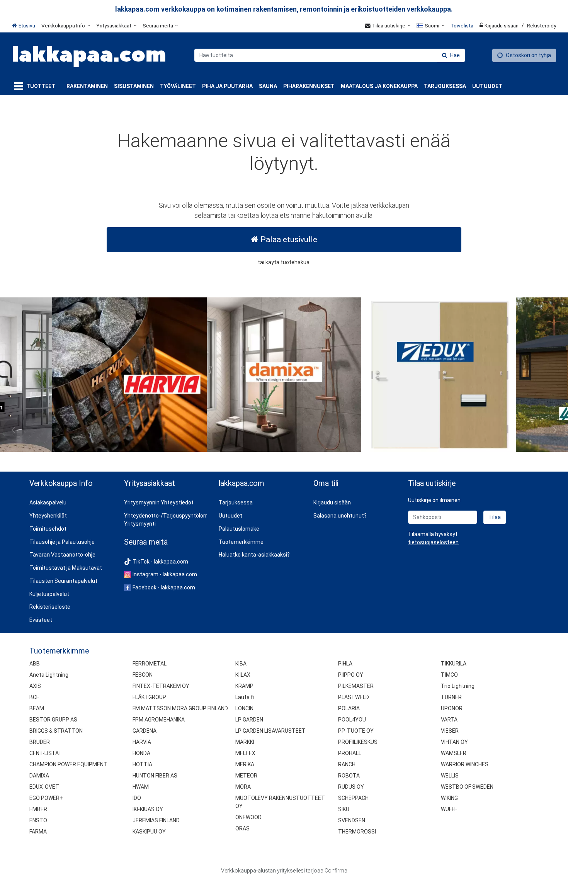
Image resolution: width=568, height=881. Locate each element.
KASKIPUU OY (149, 831)
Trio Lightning (457, 686)
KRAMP (244, 686)
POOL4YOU (352, 719)
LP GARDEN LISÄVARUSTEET (270, 731)
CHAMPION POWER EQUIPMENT (68, 764)
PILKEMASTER (356, 686)
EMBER (38, 809)
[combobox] (329, 55)
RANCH (346, 764)
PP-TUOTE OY (356, 731)
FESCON (143, 675)
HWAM (141, 787)
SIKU (343, 809)
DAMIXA (39, 775)
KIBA (241, 663)
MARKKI (244, 742)
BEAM (36, 708)
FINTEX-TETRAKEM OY (161, 686)
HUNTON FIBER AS (155, 775)
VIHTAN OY (454, 742)
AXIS (35, 686)
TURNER (451, 697)
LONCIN (244, 708)
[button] (433, 542)
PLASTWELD (353, 697)
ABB (34, 663)
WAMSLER (453, 753)
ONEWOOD (248, 817)
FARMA (38, 831)
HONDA (141, 753)
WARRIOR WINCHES (464, 764)
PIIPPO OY (350, 675)
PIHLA (345, 663)
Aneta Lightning (48, 675)
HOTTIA (142, 764)
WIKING (449, 798)
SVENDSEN (351, 820)
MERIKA (244, 764)
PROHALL (349, 753)
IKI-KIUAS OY (148, 809)
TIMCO (449, 675)
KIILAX (242, 675)
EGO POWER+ (46, 798)
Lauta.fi (244, 697)
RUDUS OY (351, 787)
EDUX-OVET (44, 787)
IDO (137, 798)
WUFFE (449, 809)
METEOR (246, 775)
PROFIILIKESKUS (358, 742)
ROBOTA (349, 775)
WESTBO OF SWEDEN (467, 787)
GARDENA (144, 731)
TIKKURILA (453, 663)
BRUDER (39, 742)
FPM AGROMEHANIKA (159, 719)
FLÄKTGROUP (149, 697)
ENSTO (38, 820)
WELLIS (450, 775)
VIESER (450, 731)
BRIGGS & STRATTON (56, 731)
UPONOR (452, 708)
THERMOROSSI (357, 831)
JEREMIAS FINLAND (156, 820)
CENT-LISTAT (45, 753)
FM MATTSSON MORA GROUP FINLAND (180, 708)
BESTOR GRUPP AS (53, 719)
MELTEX (245, 753)
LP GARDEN (249, 719)
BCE (34, 697)
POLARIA (349, 708)
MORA (243, 787)
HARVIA (142, 742)
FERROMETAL (150, 663)
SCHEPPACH (353, 798)
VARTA (449, 719)
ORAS (242, 828)
